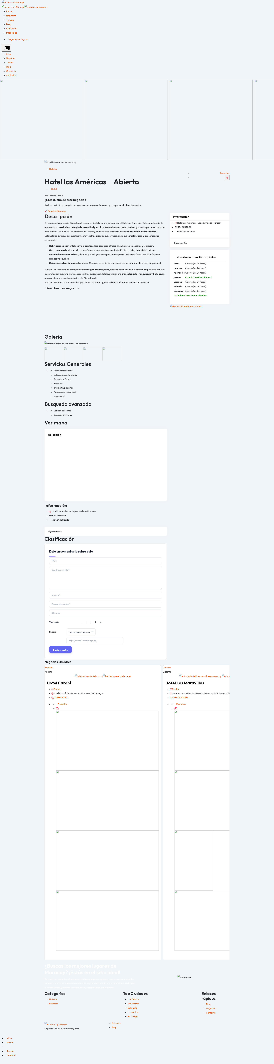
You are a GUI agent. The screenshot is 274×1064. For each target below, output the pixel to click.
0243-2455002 (57, 515)
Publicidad (11, 32)
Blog (8, 24)
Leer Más (53, 318)
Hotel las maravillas (184, 682)
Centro (56, 689)
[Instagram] (63, 531)
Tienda (10, 19)
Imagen (52, 632)
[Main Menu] (6, 48)
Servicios (53, 1003)
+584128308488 (180, 697)
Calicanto (132, 1007)
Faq (114, 1027)
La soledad (133, 1012)
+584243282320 (60, 519)
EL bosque (133, 1016)
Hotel (54, 189)
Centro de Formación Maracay (60, 296)
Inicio (9, 11)
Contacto (11, 28)
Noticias (53, 999)
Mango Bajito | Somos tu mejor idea (144, 296)
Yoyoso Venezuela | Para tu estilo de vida (104, 296)
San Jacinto (133, 1003)
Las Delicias (133, 999)
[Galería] (57, 708)
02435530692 (61, 697)
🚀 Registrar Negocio (55, 211)
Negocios (11, 15)
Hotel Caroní (59, 682)
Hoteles (53, 168)
